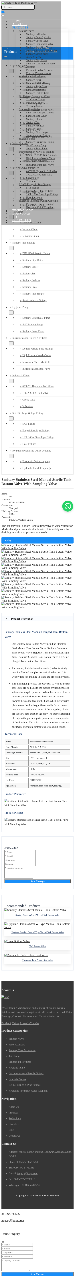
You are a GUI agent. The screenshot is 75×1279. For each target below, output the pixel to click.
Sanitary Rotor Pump (37, 148)
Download (21, 213)
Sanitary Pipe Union (36, 116)
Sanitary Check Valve (37, 40)
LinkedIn (25, 1023)
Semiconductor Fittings (38, 135)
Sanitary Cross (33, 129)
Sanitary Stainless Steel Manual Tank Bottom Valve (37, 915)
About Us (19, 24)
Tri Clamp (24, 96)
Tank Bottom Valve (37, 946)
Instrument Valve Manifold (40, 161)
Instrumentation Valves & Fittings (36, 151)
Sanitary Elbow (34, 119)
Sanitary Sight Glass (36, 86)
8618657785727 (10, 1213)
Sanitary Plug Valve (36, 60)
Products (20, 27)
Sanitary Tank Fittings (37, 93)
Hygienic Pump (27, 138)
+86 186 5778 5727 (30, 1185)
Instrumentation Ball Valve (40, 165)
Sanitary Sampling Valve (39, 47)
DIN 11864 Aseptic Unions (40, 112)
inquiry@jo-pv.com (27, 1173)
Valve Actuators (27, 67)
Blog (16, 216)
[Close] (2, 1242)
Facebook (6, 1023)
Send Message (38, 881)
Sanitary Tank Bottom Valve (40, 63)
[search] (3, 12)
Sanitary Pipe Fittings (30, 109)
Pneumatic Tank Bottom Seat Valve (37, 960)
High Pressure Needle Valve (40, 158)
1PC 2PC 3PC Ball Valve (39, 174)
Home (16, 21)
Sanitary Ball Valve (36, 34)
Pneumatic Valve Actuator (39, 70)
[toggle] (2, 15)
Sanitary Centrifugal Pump (40, 142)
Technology (22, 210)
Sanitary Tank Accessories (32, 76)
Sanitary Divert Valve (37, 53)
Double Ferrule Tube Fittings (41, 155)
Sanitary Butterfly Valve (38, 37)
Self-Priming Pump (36, 145)
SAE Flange (32, 187)
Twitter (15, 1023)
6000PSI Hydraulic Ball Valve (41, 171)
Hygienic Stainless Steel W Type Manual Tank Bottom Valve (37, 932)
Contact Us (21, 220)
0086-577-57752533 (23, 1167)
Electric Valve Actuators (38, 73)
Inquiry (7, 540)
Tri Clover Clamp (35, 99)
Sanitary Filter (33, 80)
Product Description (22, 619)
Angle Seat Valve (35, 57)
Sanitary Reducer (35, 125)
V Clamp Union (34, 106)
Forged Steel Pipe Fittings (39, 191)
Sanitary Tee (32, 122)
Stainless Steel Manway (38, 83)
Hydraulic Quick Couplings (40, 207)
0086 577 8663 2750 (27, 1162)
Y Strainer (31, 181)
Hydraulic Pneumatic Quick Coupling (38, 200)
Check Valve (32, 178)
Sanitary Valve (26, 31)
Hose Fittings (33, 197)
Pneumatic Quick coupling (40, 204)
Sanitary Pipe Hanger (37, 132)
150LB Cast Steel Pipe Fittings (42, 194)
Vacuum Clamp (34, 102)
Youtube (34, 1023)
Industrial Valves (27, 168)
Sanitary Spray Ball (36, 89)
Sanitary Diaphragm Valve (39, 44)
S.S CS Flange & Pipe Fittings (35, 184)
